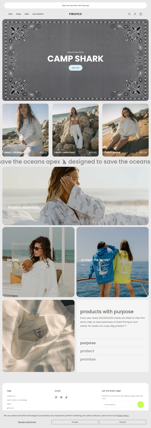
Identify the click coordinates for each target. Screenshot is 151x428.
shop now (16, 216)
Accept (75, 422)
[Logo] (75, 14)
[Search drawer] (129, 14)
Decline (123, 422)
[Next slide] (144, 130)
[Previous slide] (7, 130)
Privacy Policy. (123, 415)
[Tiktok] (66, 397)
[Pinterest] (61, 397)
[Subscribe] (140, 404)
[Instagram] (56, 397)
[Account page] (135, 14)
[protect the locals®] (112, 262)
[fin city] (38, 262)
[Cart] (141, 14)
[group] (25, 130)
